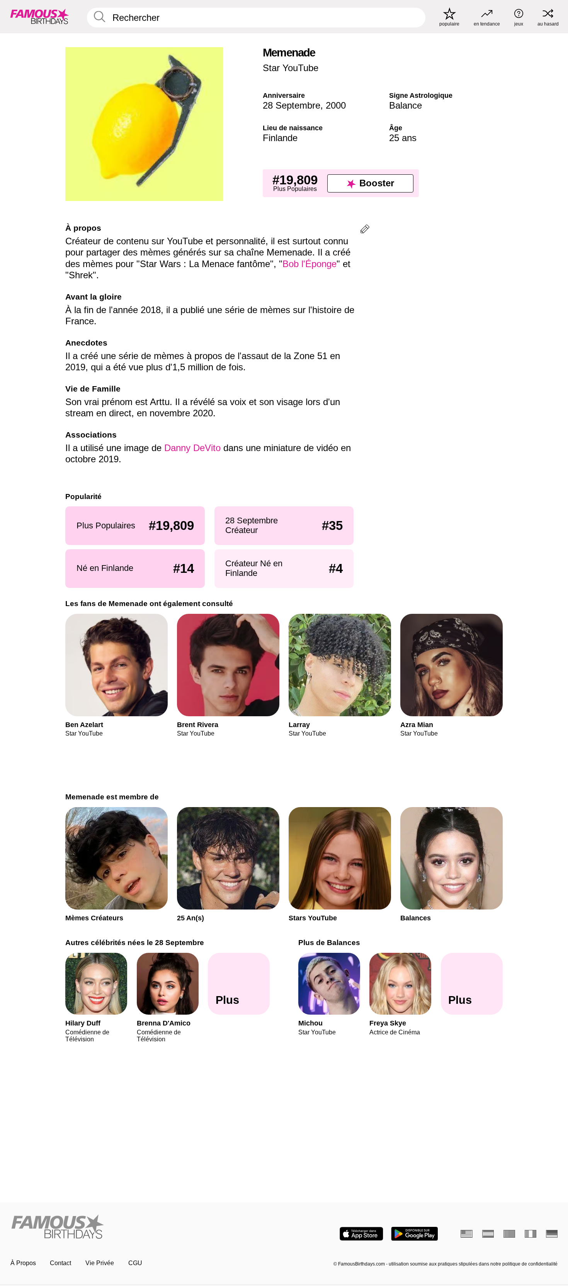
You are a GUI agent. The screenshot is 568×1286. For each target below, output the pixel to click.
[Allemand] (552, 1234)
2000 (336, 105)
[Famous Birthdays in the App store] (361, 1234)
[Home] (144, 1227)
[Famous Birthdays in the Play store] (414, 1234)
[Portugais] (509, 1234)
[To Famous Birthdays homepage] (39, 16)
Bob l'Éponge (309, 264)
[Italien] (531, 1234)
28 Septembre (291, 105)
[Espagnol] (488, 1234)
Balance (405, 105)
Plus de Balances (329, 943)
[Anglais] (467, 1234)
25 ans (403, 138)
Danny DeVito (192, 448)
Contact (60, 1263)
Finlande (280, 138)
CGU (135, 1263)
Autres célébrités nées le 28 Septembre (134, 943)
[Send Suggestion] (365, 230)
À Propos (23, 1263)
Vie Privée (99, 1263)
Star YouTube (290, 68)
